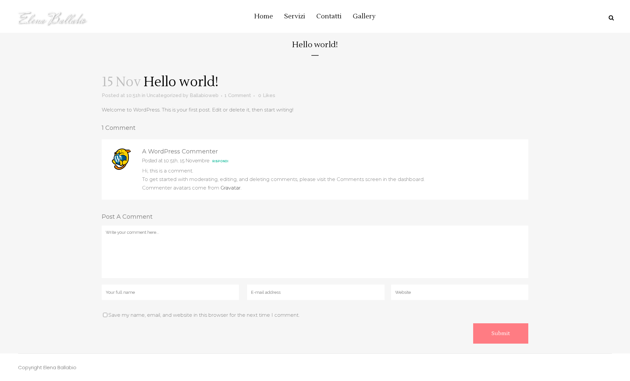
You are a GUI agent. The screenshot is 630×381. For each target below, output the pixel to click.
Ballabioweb (204, 95)
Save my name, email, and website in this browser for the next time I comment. (204, 315)
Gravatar (230, 188)
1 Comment (237, 95)
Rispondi (220, 161)
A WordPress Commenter (180, 151)
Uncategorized (164, 95)
